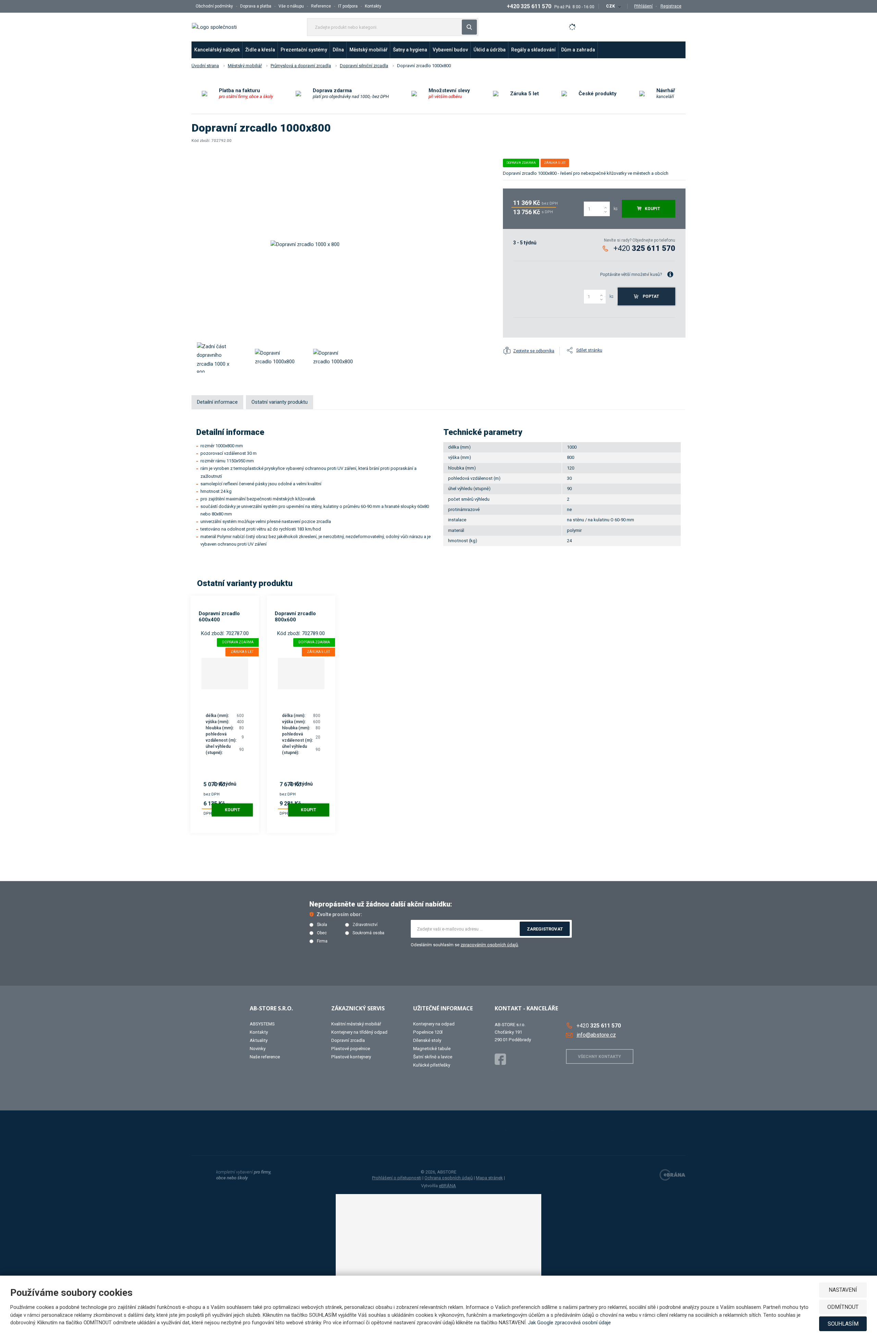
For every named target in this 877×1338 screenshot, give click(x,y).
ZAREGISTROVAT (545, 929)
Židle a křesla (260, 49)
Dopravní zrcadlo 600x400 (219, 616)
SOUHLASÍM (843, 1324)
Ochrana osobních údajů (448, 1177)
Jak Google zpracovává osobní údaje (569, 1322)
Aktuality (259, 1040)
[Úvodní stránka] (214, 27)
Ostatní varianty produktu (279, 402)
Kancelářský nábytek (217, 49)
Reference (321, 6)
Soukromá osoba (368, 933)
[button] (613, 6)
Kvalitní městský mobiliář (356, 1023)
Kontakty (373, 6)
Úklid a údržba (489, 49)
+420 (644, 248)
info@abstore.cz (596, 1035)
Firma (322, 941)
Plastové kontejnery (351, 1056)
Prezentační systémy (304, 49)
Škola (322, 925)
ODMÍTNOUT (843, 1307)
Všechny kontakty (599, 1056)
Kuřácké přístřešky (431, 1065)
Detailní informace (217, 402)
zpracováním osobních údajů (489, 944)
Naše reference (265, 1056)
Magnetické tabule (431, 1048)
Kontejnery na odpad (434, 1023)
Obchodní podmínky (214, 6)
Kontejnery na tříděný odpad (359, 1032)
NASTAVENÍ (843, 1290)
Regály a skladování (533, 49)
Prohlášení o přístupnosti (396, 1177)
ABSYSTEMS (262, 1023)
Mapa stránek (489, 1177)
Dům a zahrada (578, 49)
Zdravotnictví (365, 925)
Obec (322, 933)
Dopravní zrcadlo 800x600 (295, 616)
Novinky (257, 1048)
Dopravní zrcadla (348, 1040)
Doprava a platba (255, 6)
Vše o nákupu (291, 6)
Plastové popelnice (350, 1048)
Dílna (338, 49)
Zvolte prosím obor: (339, 914)
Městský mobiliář (368, 49)
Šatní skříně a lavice (432, 1056)
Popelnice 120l (428, 1032)
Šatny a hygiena (410, 49)
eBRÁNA (447, 1185)
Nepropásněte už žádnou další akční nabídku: (380, 904)
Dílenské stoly (427, 1040)
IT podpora (348, 6)
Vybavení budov (450, 49)
